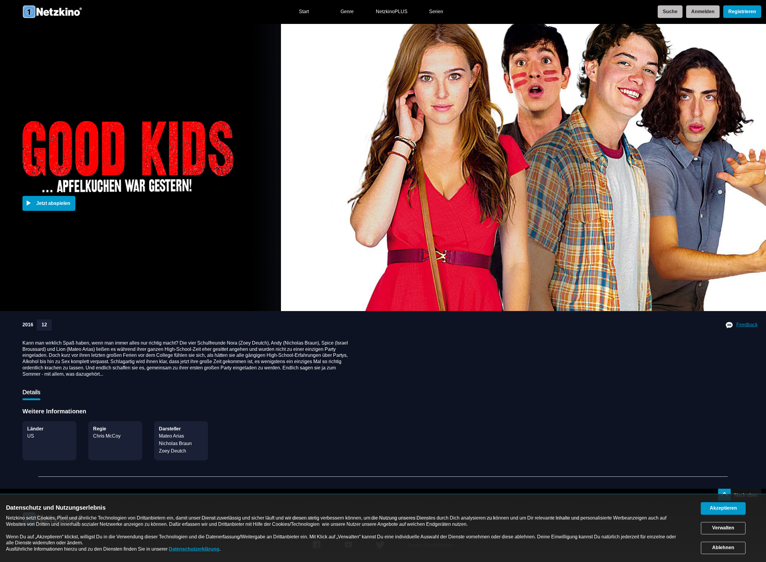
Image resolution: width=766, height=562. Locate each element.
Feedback (747, 324)
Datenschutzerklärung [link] (194, 549)
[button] (50, 203)
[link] (668, 12)
